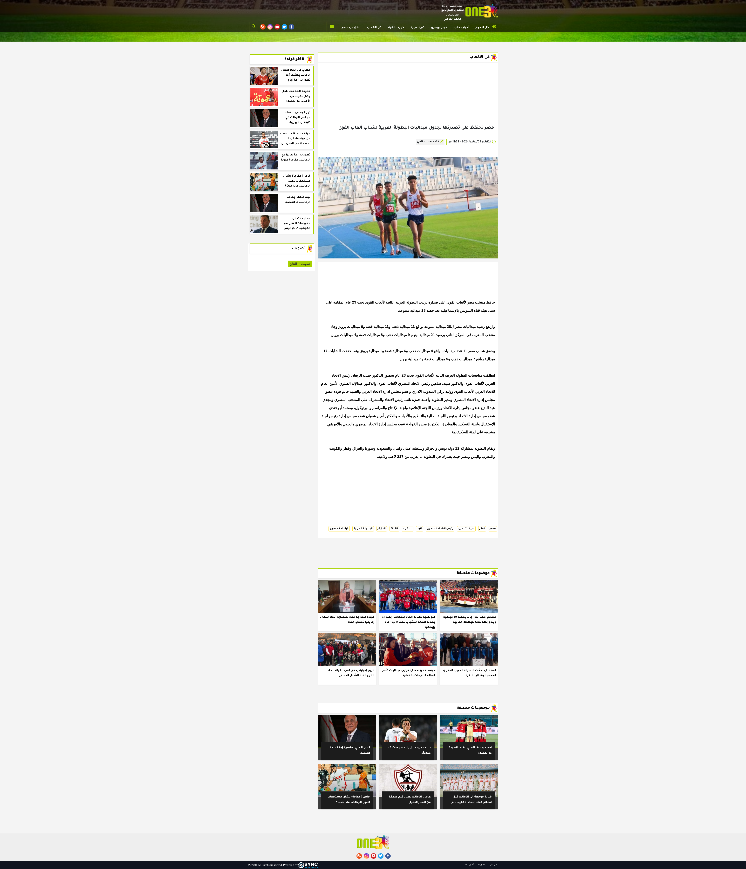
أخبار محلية (461, 27)
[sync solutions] (308, 864)
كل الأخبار (482, 27)
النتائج (293, 263)
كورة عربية (417, 27)
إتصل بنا (481, 865)
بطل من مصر (351, 27)
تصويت (305, 263)
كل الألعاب (374, 27)
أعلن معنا (469, 865)
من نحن (493, 865)
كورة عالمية (396, 27)
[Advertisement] (408, 100)
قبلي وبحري (439, 27)
